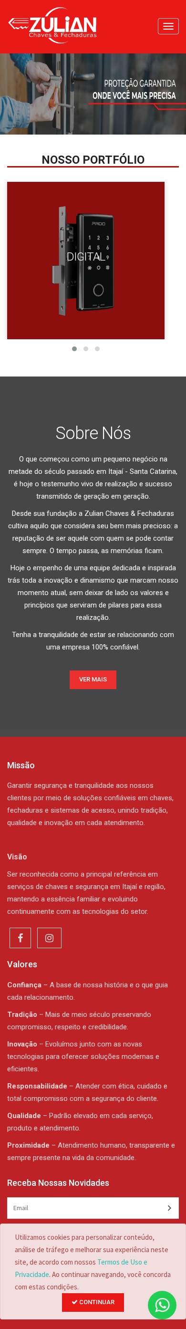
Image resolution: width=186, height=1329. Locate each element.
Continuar (96, 1302)
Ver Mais (93, 679)
